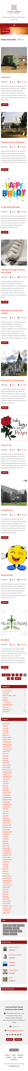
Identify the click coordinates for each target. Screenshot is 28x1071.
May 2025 (5, 758)
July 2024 (5, 781)
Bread (14, 925)
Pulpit (20, 931)
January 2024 (6, 795)
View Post (4, 104)
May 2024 (5, 786)
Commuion (16, 928)
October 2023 (6, 802)
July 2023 (5, 809)
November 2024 (7, 772)
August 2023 (6, 806)
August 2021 (6, 862)
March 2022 (6, 846)
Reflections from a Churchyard (12, 142)
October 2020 (6, 882)
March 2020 (6, 899)
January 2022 (6, 850)
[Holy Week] (14, 634)
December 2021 (7, 853)
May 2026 (5, 730)
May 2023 (5, 813)
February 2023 (7, 820)
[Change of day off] (5, 973)
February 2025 (7, 765)
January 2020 (6, 903)
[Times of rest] (14, 439)
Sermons (7, 1055)
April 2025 (5, 760)
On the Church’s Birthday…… (12, 207)
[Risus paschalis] (14, 569)
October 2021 (6, 857)
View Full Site (14, 1050)
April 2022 (5, 843)
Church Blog (5, 31)
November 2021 (7, 855)
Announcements (7, 691)
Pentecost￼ (6, 77)
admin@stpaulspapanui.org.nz (15, 1030)
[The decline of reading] (5, 957)
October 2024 (6, 774)
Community (23, 147)
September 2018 (7, 906)
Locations (8, 1057)
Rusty (13, 82)
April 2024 (5, 788)
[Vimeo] (12, 1034)
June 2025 (6, 756)
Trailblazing (12, 962)
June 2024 (6, 783)
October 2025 (6, 746)
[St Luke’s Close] (14, 504)
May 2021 (5, 869)
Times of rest (6, 445)
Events (14, 1055)
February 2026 (7, 737)
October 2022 (6, 829)
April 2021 (5, 871)
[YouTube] (15, 1034)
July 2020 (5, 889)
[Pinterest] (21, 1034)
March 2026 (6, 735)
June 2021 (6, 866)
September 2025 (7, 749)
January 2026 (6, 739)
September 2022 (7, 832)
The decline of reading (15, 955)
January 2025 (6, 767)
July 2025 (5, 753)
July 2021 (5, 864)
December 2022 (7, 825)
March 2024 (6, 790)
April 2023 (5, 816)
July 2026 (5, 726)
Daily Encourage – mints (9, 695)
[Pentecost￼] (14, 71)
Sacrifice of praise (14, 947)
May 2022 (5, 841)
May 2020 (5, 894)
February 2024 (7, 793)
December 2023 (7, 797)
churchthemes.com (14, 1066)
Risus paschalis (7, 575)
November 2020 (7, 880)
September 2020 (7, 885)
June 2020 (6, 892)
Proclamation (13, 931)
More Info (9, 1039)
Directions (18, 1039)
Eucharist (6, 931)
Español (5, 698)
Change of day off (14, 970)
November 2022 (7, 827)
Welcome (6, 934)
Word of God (13, 934)
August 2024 (6, 779)
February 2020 (7, 901)
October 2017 (6, 910)
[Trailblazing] (5, 965)
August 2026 (6, 723)
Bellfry (5, 925)
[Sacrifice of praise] (5, 950)
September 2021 (7, 859)
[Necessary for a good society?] (14, 375)
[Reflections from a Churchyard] (14, 136)
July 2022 (5, 836)
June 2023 (6, 811)
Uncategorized (7, 709)
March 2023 (6, 818)
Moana (10, 978)
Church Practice (7, 928)
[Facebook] (7, 1034)
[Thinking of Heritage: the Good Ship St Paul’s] (14, 264)
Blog (14, 1057)
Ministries (5, 700)
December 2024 (7, 769)
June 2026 (6, 728)
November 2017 (7, 908)
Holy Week (5, 640)
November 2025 (7, 744)
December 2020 (7, 878)
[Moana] (5, 980)
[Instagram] (18, 1034)
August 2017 (6, 912)
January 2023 (6, 822)
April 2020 (5, 896)
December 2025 (7, 742)
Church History (7, 702)
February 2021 (7, 876)
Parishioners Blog (8, 704)
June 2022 (6, 839)
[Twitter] (10, 1034)
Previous (6, 675)
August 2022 (6, 834)
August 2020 (6, 887)
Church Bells (21, 925)
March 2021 (6, 873)
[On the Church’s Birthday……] (14, 201)
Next (17, 678)
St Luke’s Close (7, 510)
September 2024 (7, 776)
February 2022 (7, 848)
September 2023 (7, 804)
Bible (10, 925)
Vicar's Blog (23, 82)
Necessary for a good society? (13, 380)
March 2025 (6, 763)
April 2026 (5, 733)
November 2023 (7, 799)
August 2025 (6, 751)
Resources (6, 707)
